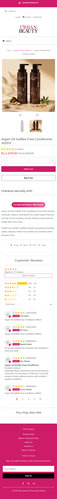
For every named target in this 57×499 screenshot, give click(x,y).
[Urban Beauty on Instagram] (28, 483)
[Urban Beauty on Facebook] (23, 483)
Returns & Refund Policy (28, 438)
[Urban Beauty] (28, 29)
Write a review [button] (28, 275)
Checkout (37, 17)
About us (28, 442)
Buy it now (28, 178)
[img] (19, 313)
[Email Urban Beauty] (34, 483)
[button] (7, 149)
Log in (18, 17)
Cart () (27, 17)
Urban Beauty (23, 491)
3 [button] (28, 399)
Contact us (28, 446)
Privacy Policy (28, 434)
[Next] (36, 115)
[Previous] (20, 115)
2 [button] (22, 399)
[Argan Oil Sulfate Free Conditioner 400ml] (28, 85)
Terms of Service (28, 450)
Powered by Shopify (37, 491)
